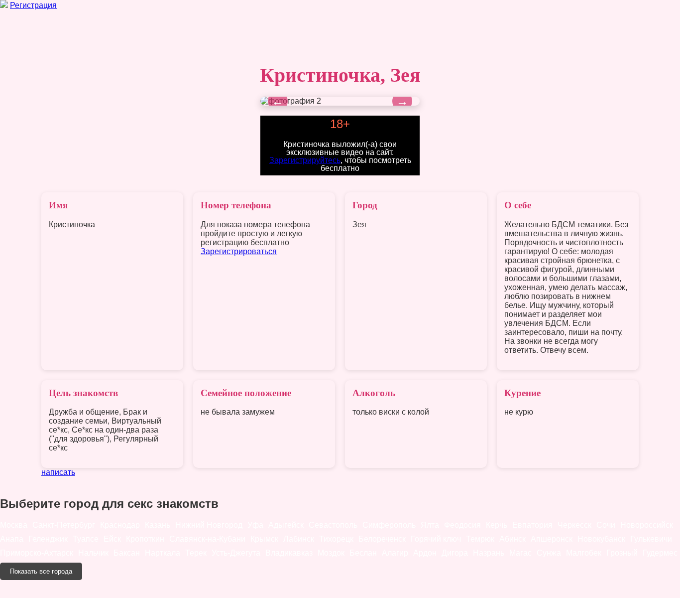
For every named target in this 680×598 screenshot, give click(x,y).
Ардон (425, 553)
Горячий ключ (436, 539)
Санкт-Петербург (63, 525)
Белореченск (382, 539)
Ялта (430, 525)
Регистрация (33, 5)
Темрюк (480, 539)
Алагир (395, 553)
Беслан (363, 553)
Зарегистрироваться (239, 251)
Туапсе (86, 539)
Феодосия (462, 525)
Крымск (264, 539)
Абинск (512, 539)
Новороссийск (646, 525)
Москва (13, 525)
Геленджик (48, 539)
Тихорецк (336, 539)
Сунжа (549, 553)
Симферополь (389, 525)
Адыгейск (286, 525)
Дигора (455, 553)
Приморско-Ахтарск (36, 553)
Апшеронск (551, 539)
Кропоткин (145, 539)
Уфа (255, 525)
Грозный (622, 553)
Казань (157, 525)
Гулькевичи (651, 539)
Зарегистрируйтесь (304, 159)
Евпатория (532, 525)
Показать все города (41, 571)
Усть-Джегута (236, 553)
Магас (520, 553)
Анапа (11, 539)
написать (58, 472)
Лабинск (298, 539)
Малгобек (583, 553)
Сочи (605, 525)
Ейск (112, 539)
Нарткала (162, 553)
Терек (196, 553)
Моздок (331, 553)
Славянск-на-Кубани (207, 539)
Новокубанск (601, 539)
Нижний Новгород (208, 525)
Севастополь (333, 525)
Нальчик (93, 553)
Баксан (126, 553)
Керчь (496, 525)
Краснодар (120, 525)
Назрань (488, 553)
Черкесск (574, 525)
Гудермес (660, 553)
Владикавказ (289, 553)
